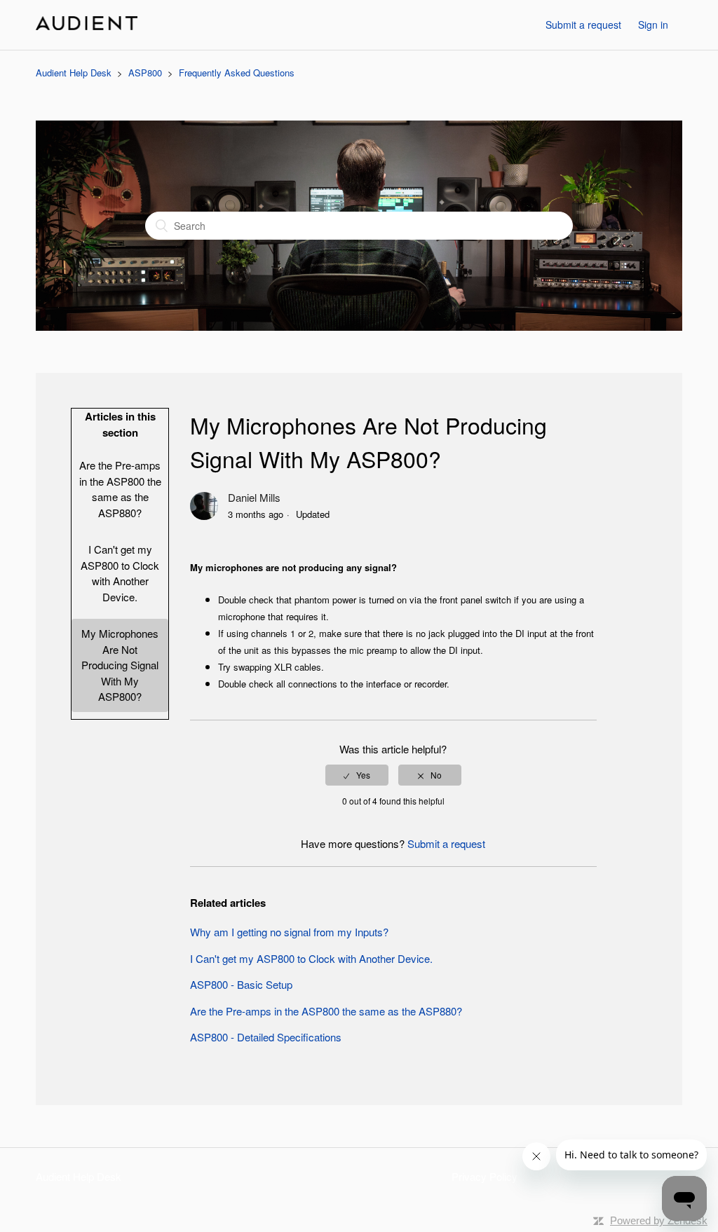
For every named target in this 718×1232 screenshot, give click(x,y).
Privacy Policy (484, 1176)
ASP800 (145, 72)
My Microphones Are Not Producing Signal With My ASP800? (119, 665)
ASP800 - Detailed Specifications (265, 1036)
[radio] (356, 775)
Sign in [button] (653, 25)
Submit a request (583, 25)
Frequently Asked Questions (236, 72)
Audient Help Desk (73, 72)
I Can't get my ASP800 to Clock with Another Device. (120, 573)
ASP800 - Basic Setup (241, 984)
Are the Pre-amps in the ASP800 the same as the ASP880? (120, 489)
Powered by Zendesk (658, 1220)
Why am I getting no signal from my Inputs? (289, 931)
